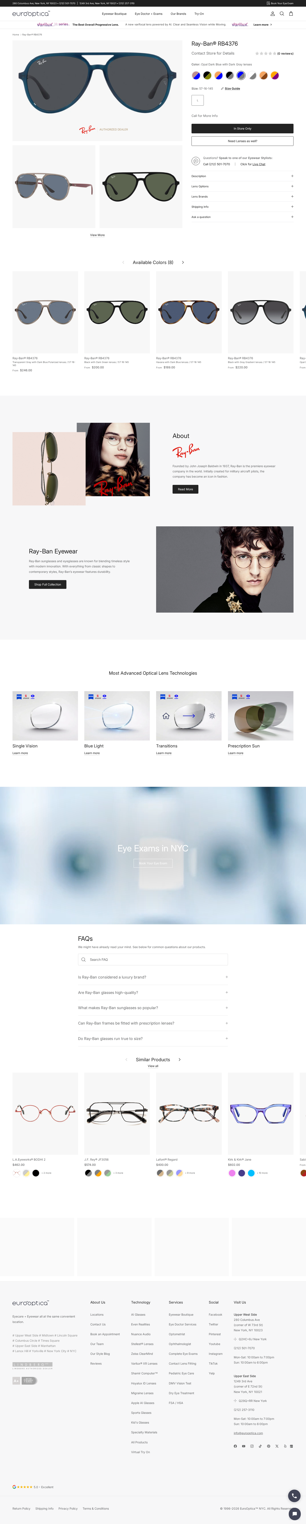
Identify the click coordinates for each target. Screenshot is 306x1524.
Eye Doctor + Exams (148, 13)
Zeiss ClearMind (142, 1353)
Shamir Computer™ (144, 1373)
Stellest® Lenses (142, 1344)
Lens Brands (200, 196)
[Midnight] (242, 1173)
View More (97, 235)
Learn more (20, 753)
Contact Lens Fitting (182, 1363)
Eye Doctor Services (182, 1324)
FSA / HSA (176, 1403)
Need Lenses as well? (242, 141)
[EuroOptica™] (31, 14)
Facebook (215, 1314)
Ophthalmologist (180, 1344)
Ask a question (201, 217)
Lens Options (200, 186)
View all (153, 1066)
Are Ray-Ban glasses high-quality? (108, 992)
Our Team (97, 1344)
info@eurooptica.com (248, 1433)
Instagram (216, 1353)
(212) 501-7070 (219, 164)
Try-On (199, 13)
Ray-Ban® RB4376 (32, 34)
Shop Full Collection (47, 584)
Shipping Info (200, 206)
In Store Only (242, 128)
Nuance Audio (141, 1334)
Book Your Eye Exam (153, 863)
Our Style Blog (100, 1353)
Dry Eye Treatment (181, 1393)
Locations (96, 1314)
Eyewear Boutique (114, 13)
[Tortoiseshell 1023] (160, 1173)
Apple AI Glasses (142, 1403)
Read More (185, 489)
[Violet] (232, 1173)
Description (199, 176)
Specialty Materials (144, 1432)
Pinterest (215, 1334)
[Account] (272, 13)
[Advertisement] (37, 1247)
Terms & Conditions (96, 1508)
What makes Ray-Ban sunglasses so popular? (118, 1007)
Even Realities (140, 1324)
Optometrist (177, 1334)
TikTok (213, 1363)
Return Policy (21, 1508)
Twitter (213, 1324)
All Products (139, 1442)
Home (15, 34)
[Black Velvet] (36, 1173)
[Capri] (251, 1173)
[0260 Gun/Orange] (98, 1173)
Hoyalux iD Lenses (143, 1383)
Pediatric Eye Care (181, 1373)
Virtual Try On (140, 1452)
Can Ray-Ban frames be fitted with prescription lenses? (126, 1023)
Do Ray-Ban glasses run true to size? (110, 1038)
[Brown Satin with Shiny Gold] (26, 1173)
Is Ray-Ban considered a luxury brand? (112, 977)
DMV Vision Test (180, 1383)
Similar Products (153, 1059)
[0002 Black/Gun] (88, 1173)
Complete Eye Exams (183, 1353)
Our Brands (178, 13)
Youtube (214, 1344)
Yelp (212, 1373)
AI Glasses (138, 1314)
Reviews (96, 1363)
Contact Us (98, 1324)
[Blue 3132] (179, 1173)
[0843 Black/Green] (108, 1173)
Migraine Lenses (142, 1393)
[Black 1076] (170, 1173)
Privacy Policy (68, 1508)
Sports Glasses (141, 1412)
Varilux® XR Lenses (144, 1363)
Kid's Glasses (140, 1422)
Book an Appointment (105, 1334)
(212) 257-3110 (244, 1409)
